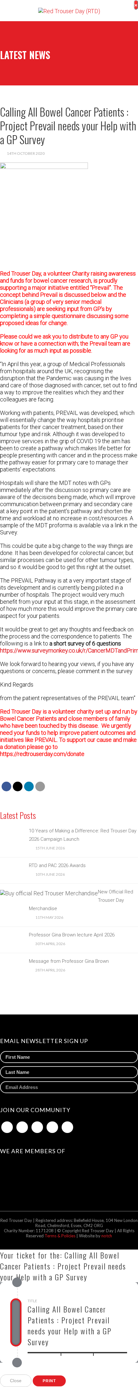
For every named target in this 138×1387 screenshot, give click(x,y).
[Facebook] (7, 1127)
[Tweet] (17, 786)
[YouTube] (67, 1127)
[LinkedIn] (37, 1127)
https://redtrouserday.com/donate (42, 754)
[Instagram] (52, 1127)
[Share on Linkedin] (29, 786)
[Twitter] (22, 1127)
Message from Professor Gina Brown (69, 961)
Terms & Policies (60, 1235)
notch (106, 1235)
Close (16, 1380)
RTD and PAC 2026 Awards (57, 865)
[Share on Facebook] (6, 786)
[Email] (40, 786)
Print (49, 1381)
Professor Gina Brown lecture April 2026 (72, 935)
